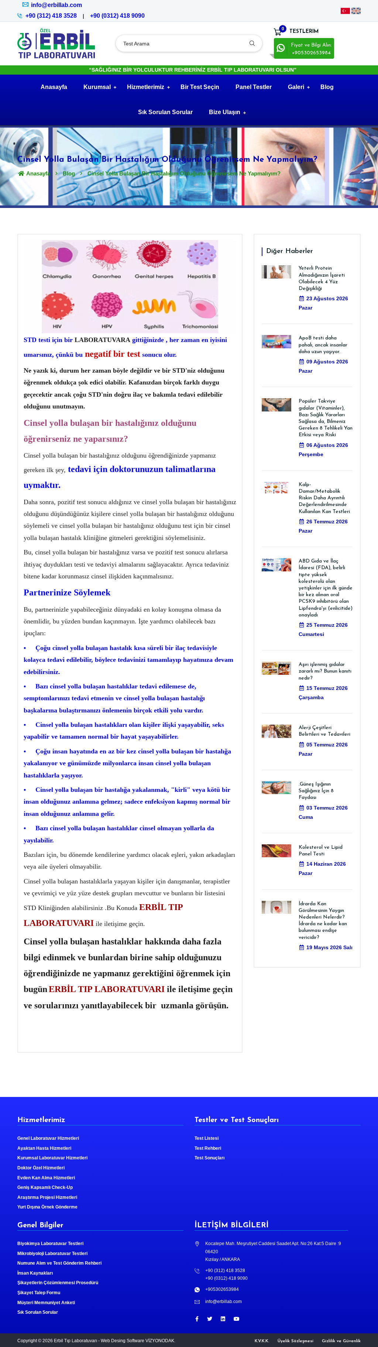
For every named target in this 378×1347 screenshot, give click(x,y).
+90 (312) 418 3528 (51, 16)
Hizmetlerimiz (145, 87)
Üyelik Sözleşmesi (295, 1341)
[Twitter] (209, 1319)
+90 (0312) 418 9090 (117, 16)
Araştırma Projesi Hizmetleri (47, 1197)
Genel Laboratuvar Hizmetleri (48, 1138)
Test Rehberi (208, 1148)
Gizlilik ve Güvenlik (341, 1341)
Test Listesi (207, 1138)
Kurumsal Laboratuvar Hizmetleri (52, 1157)
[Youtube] (236, 1319)
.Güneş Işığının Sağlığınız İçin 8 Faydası (316, 791)
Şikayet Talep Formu (38, 1292)
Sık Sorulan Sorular (165, 112)
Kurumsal (97, 87)
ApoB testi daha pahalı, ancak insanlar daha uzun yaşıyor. (323, 344)
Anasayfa (54, 87)
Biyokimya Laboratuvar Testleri (50, 1243)
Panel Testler (254, 87)
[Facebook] (197, 1319)
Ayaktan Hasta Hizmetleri (44, 1148)
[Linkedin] (223, 1319)
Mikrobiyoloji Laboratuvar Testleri (52, 1253)
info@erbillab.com (56, 5)
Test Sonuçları (209, 1157)
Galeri (296, 87)
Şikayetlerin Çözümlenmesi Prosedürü (57, 1282)
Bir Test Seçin (200, 87)
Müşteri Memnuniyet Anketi (46, 1302)
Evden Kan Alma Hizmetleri (46, 1177)
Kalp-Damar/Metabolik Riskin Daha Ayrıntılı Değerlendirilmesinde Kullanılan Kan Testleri (324, 498)
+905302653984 (222, 1289)
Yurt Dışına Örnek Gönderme (47, 1207)
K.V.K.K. (262, 1341)
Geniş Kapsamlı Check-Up (45, 1187)
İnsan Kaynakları (35, 1273)
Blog (327, 87)
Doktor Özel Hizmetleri (41, 1167)
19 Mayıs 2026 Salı (329, 947)
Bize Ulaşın (224, 112)
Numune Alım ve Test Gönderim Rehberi (59, 1263)
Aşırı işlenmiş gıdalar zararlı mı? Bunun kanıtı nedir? (325, 671)
